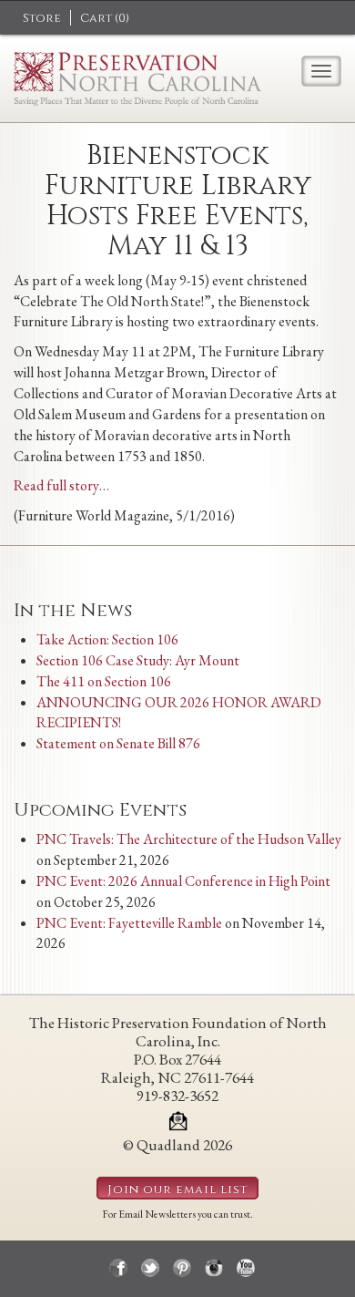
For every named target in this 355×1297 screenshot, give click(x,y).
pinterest (182, 1268)
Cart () (104, 18)
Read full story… (61, 485)
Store (42, 18)
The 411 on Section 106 (103, 681)
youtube (246, 1268)
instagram (214, 1268)
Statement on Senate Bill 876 (118, 743)
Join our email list (177, 1189)
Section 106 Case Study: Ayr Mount (137, 660)
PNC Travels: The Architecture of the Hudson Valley (188, 839)
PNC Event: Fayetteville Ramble (129, 922)
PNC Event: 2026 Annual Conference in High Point (183, 880)
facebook (118, 1268)
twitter (150, 1268)
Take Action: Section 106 (107, 639)
